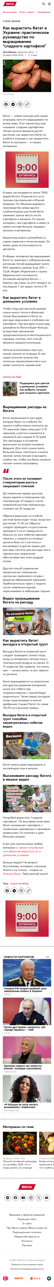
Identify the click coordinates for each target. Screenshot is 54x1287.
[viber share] (20, 104)
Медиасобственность (27, 1236)
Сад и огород (19, 884)
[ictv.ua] (35, 1278)
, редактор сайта (18, 52)
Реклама (27, 1245)
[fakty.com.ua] (18, 1278)
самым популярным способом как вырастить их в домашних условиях (23, 851)
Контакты (27, 1241)
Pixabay (11, 94)
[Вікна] (10, 4)
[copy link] (27, 104)
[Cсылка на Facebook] (15, 1198)
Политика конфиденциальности (27, 1269)
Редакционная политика (27, 1232)
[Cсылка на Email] (46, 1198)
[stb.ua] (5, 1278)
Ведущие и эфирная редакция (27, 1214)
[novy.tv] (49, 1278)
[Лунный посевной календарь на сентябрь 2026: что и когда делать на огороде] (20, 1143)
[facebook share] (6, 104)
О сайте (27, 1223)
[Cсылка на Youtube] (23, 1198)
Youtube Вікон (12, 873)
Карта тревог (27, 12)
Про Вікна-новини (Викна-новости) (27, 1228)
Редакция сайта (27, 1219)
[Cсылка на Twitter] (39, 1198)
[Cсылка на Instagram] (31, 1198)
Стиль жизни (11, 21)
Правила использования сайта (27, 1264)
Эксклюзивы (10, 12)
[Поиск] (44, 4)
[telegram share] (13, 104)
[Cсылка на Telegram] (7, 1198)
